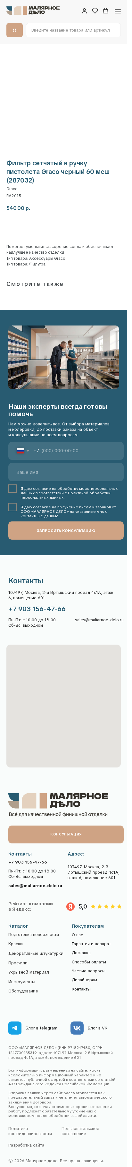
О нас (77, 935)
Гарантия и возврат (91, 943)
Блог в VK (97, 1028)
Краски (15, 944)
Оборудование (23, 991)
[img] (14, 1028)
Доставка (81, 952)
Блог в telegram (41, 1028)
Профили (18, 963)
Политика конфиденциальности (30, 1131)
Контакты (81, 989)
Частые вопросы (88, 971)
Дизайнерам (84, 980)
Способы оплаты (89, 962)
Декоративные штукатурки (35, 953)
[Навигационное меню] (118, 11)
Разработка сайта (26, 1145)
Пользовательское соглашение (80, 1131)
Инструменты (21, 982)
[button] (84, 11)
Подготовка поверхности (33, 934)
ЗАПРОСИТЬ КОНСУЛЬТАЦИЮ (66, 530)
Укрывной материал (28, 972)
